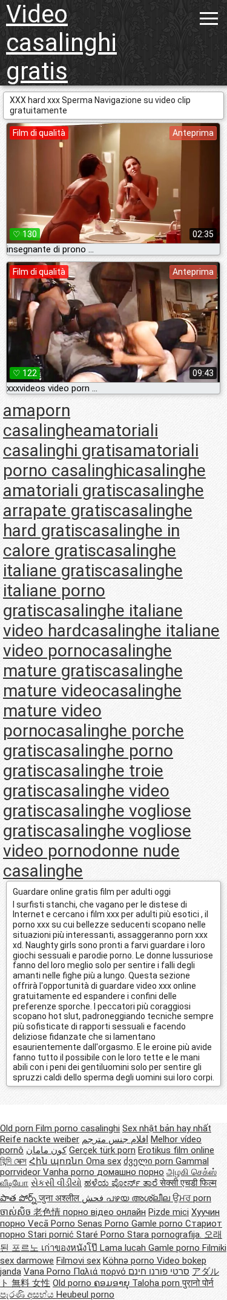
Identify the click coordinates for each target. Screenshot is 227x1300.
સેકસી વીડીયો (56, 1182)
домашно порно (130, 1172)
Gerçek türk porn (102, 1150)
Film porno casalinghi (78, 1128)
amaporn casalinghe (43, 420)
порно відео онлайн (104, 1212)
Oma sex (103, 1161)
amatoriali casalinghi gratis (80, 440)
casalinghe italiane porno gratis (93, 591)
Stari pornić (52, 1234)
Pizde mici (168, 1212)
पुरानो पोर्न (198, 1283)
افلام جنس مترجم (115, 1139)
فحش (94, 1198)
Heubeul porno (85, 1294)
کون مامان (46, 1150)
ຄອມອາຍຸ (113, 1283)
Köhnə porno (130, 1260)
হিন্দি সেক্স (13, 1161)
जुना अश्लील (60, 1198)
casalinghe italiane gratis (89, 561)
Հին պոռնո (57, 1161)
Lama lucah (124, 1247)
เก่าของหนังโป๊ (70, 1247)
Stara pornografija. (165, 1234)
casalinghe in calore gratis (91, 540)
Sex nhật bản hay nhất (166, 1128)
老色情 (48, 1212)
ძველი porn (149, 1161)
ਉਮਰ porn (192, 1198)
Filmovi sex (78, 1260)
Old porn (18, 1128)
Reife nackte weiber (39, 1139)
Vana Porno (48, 1271)
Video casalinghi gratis (61, 43)
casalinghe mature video (93, 681)
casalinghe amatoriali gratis (104, 480)
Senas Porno (104, 1223)
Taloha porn (157, 1283)
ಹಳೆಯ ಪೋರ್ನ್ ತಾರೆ (122, 1182)
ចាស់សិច (16, 1212)
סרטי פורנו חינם (158, 1271)
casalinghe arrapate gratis (103, 500)
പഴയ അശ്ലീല (139, 1198)
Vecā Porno (52, 1223)
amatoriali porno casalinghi (101, 460)
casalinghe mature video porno (92, 711)
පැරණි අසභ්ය (28, 1294)
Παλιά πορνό (100, 1271)
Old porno (73, 1283)
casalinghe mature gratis (87, 661)
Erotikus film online (176, 1150)
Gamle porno (158, 1223)
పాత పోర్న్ (19, 1198)
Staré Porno (101, 1234)
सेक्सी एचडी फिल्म (188, 1182)
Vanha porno (70, 1172)
